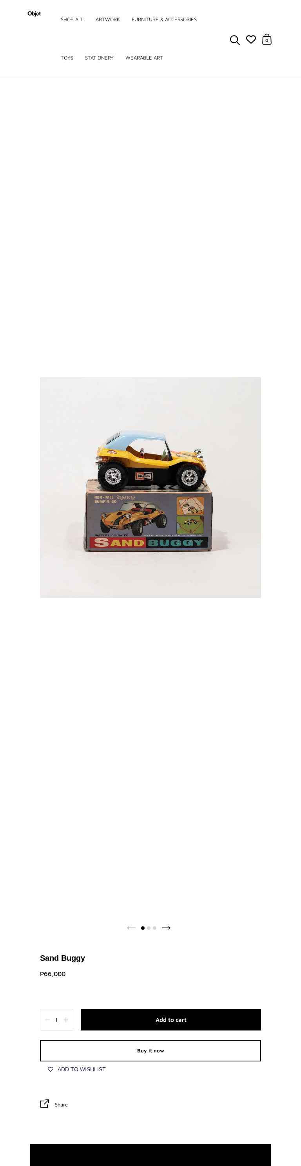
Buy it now (150, 1050)
